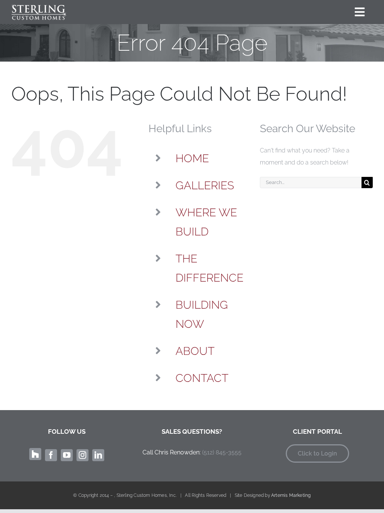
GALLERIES (205, 185)
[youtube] (67, 455)
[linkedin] (98, 455)
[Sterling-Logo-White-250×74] (39, 6)
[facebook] (51, 455)
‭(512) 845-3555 (222, 452)
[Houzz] (35, 454)
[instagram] (82, 455)
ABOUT (195, 351)
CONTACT (202, 378)
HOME (192, 158)
